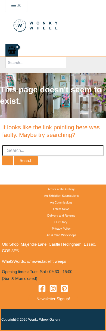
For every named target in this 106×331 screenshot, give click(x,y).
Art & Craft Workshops (61, 235)
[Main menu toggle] (16, 6)
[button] (53, 299)
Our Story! (61, 222)
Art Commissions (61, 202)
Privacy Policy (61, 228)
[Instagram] (53, 291)
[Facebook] (42, 291)
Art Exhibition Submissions (61, 195)
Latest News (61, 209)
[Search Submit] (7, 161)
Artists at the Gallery (61, 189)
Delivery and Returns (61, 215)
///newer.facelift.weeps (46, 261)
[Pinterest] (64, 291)
